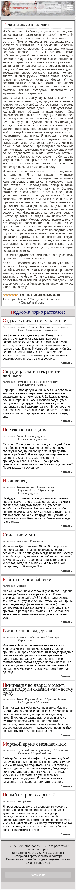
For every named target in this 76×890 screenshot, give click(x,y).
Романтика (53, 299)
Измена (33, 327)
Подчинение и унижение (33, 439)
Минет (22, 299)
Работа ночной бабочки (27, 579)
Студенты (43, 702)
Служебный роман (29, 329)
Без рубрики (24, 801)
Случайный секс (32, 302)
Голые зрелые (45, 487)
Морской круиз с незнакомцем (35, 744)
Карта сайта (38, 874)
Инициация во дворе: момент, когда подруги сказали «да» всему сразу (38, 689)
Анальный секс (26, 487)
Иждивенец (15, 481)
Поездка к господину (24, 430)
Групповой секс (26, 381)
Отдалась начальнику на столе (34, 321)
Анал (20, 436)
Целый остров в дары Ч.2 (29, 795)
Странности (25, 640)
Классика (45, 327)
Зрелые (21, 327)
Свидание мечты (20, 535)
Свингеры (53, 637)
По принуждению (35, 436)
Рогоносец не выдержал (27, 631)
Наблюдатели (26, 384)
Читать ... (67, 362)
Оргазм (41, 384)
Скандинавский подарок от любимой (31, 373)
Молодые (36, 299)
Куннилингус (61, 327)
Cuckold (21, 585)
